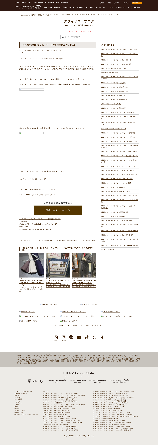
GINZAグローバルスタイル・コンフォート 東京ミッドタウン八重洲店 (119, 78)
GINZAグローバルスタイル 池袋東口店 (113, 108)
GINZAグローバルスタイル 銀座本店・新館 (114, 91)
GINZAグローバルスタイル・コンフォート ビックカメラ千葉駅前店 (119, 146)
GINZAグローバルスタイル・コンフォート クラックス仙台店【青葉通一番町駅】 (64, 395)
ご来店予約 (136, 8)
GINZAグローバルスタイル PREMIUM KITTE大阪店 (117, 170)
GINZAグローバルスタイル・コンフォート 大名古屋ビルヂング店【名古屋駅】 (114, 397)
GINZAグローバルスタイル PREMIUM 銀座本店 (116, 60)
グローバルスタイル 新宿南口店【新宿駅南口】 (55, 414)
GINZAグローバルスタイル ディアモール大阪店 (116, 183)
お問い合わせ (126, 3)
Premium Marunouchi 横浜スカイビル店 (113, 129)
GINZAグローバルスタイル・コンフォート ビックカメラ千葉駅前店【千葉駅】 (114, 391)
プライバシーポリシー (20, 410)
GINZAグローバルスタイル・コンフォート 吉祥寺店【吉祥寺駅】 (60, 418)
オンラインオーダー (107, 249)
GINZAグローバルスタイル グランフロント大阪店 (117, 179)
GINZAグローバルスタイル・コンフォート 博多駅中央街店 (119, 231)
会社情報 (102, 3)
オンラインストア (101, 7)
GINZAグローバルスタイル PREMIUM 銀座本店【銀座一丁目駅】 (60, 397)
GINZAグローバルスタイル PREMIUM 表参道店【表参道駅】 (59, 399)
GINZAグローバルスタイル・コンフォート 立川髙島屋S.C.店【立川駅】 (62, 420)
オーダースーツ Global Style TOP (23, 391)
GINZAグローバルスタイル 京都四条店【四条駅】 (106, 418)
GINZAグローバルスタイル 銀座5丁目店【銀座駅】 (56, 410)
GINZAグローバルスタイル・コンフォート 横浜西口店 (118, 133)
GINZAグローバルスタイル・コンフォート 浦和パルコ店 (119, 141)
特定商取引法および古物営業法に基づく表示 (26, 414)
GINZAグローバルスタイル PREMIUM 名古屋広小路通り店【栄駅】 (111, 395)
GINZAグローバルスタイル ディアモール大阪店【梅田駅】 (108, 406)
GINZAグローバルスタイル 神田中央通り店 (114, 100)
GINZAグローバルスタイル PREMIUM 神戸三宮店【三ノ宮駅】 (110, 420)
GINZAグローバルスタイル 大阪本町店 (113, 187)
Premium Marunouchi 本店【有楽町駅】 (53, 403)
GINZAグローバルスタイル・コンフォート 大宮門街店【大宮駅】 (60, 428)
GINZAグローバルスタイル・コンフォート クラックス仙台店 (119, 55)
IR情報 (109, 3)
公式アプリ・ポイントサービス (119, 7)
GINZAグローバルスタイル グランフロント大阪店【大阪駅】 (109, 404)
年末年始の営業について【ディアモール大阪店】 (36, 240)
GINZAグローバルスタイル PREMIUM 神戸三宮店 (117, 220)
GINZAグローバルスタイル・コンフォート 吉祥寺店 (117, 112)
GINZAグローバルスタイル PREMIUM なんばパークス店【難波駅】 (111, 403)
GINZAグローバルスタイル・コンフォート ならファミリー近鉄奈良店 (119, 207)
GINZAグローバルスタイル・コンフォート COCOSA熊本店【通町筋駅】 (112, 430)
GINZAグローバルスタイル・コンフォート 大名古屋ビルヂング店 (119, 161)
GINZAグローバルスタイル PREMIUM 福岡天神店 (117, 235)
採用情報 (116, 3)
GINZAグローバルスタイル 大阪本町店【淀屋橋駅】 (107, 408)
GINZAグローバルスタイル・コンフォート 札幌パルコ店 (119, 49)
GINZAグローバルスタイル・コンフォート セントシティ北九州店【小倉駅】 (113, 428)
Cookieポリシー (19, 412)
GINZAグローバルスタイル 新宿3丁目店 (113, 68)
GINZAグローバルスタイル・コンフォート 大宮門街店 (118, 137)
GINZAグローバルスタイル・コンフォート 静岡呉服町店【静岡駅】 (111, 393)
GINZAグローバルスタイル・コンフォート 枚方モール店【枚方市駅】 (111, 412)
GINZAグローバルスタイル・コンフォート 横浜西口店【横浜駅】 (60, 426)
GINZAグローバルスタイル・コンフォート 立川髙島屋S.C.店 (119, 117)
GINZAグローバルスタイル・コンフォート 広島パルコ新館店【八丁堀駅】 (113, 422)
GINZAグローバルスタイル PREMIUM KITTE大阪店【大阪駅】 (109, 401)
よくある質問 (18, 399)
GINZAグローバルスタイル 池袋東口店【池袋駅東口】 (57, 416)
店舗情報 (80, 7)
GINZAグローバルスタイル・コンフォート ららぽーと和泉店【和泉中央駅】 (113, 414)
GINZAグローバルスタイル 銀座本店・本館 (114, 87)
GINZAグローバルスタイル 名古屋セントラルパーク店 (118, 166)
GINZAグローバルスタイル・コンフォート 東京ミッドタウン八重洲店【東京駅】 (64, 404)
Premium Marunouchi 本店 (109, 72)
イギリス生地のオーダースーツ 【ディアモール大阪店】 (76, 240)
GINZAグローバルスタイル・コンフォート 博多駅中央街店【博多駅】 (111, 426)
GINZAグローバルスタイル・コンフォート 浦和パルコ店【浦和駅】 (61, 430)
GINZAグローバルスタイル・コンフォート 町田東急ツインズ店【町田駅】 (62, 422)
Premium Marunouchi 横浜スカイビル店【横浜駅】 (56, 424)
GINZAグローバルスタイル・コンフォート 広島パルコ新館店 (119, 225)
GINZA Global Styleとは (52, 7)
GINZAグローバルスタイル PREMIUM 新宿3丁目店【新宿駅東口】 (60, 401)
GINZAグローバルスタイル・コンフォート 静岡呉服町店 (119, 152)
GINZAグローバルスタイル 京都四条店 (113, 216)
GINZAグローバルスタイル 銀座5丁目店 (113, 95)
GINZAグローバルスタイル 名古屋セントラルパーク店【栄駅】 (110, 399)
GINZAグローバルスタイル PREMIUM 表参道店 (116, 64)
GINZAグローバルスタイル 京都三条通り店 (114, 212)
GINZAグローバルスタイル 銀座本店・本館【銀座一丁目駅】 (59, 408)
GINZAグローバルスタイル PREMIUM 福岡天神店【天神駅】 (109, 424)
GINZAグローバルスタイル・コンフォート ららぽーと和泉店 (119, 201)
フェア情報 (89, 7)
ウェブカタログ (19, 401)
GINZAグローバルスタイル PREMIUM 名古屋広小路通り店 (119, 156)
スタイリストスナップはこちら (79, 31)
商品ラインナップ (68, 7)
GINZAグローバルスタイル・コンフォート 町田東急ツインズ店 (119, 123)
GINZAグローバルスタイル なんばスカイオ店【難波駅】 (108, 410)
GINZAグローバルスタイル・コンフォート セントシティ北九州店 (119, 240)
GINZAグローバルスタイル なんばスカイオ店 (115, 191)
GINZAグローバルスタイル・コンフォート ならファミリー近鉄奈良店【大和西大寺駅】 (116, 416)
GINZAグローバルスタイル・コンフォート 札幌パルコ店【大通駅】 (61, 393)
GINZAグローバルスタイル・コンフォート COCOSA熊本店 (120, 245)
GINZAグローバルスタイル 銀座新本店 (113, 83)
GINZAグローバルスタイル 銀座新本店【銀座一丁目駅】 (58, 406)
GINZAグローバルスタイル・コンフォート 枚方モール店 (119, 195)
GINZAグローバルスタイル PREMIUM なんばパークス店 (119, 174)
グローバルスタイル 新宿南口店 (111, 104)
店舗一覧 (17, 395)
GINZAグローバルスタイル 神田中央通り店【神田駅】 (57, 412)
